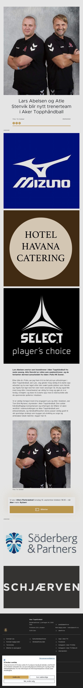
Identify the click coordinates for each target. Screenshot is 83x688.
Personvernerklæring (47, 658)
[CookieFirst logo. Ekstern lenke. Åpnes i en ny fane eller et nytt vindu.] (4, 660)
